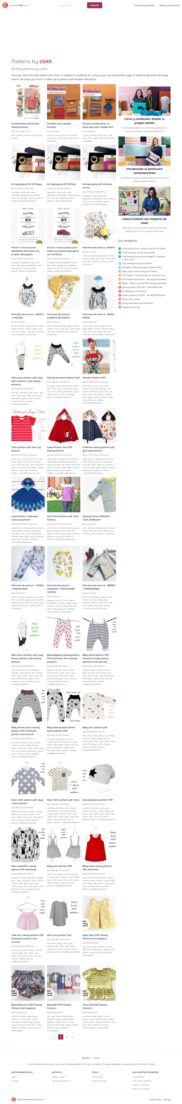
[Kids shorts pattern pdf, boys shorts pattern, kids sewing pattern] (28, 633)
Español (86, 1057)
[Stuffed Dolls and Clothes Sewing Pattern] (28, 102)
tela (48, 138)
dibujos (102, 735)
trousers (40, 597)
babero (70, 1019)
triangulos (60, 386)
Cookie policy (155, 1099)
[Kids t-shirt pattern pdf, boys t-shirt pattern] (28, 778)
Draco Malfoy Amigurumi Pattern (137, 263)
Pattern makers (59, 1077)
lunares (50, 877)
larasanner (87, 264)
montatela (51, 141)
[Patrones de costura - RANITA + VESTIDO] (28, 292)
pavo (33, 528)
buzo (85, 386)
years (25, 398)
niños (92, 258)
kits (69, 135)
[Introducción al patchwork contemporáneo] (144, 151)
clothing (95, 261)
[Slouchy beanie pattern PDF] (99, 778)
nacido (14, 1025)
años (31, 398)
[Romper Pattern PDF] (99, 356)
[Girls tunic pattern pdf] (63, 913)
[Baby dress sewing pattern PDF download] (99, 844)
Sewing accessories (169, 5)
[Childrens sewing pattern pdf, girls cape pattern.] (99, 425)
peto (91, 326)
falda (60, 874)
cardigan (40, 877)
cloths (14, 395)
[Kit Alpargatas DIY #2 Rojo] (63, 162)
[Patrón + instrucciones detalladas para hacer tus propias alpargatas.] (28, 226)
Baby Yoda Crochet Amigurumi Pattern (140, 271)
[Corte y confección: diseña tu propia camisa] (144, 101)
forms (76, 386)
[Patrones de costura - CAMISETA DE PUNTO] (63, 292)
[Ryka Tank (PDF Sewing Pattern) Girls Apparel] (99, 913)
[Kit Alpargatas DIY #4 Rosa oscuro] (99, 162)
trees (18, 880)
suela (23, 192)
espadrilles (35, 195)
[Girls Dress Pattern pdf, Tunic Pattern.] (63, 494)
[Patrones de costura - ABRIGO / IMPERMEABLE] (99, 563)
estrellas (15, 673)
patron (39, 198)
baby (99, 255)
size (100, 386)
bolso (64, 135)
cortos (59, 600)
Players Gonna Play (131, 307)
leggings (51, 600)
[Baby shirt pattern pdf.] (99, 705)
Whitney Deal (91, 942)
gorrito (86, 811)
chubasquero (102, 528)
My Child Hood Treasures (96, 382)
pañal (24, 1022)
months (111, 255)
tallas (89, 397)
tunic (49, 528)
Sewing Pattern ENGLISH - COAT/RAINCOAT (142, 287)
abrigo (112, 528)
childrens (91, 400)
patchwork (74, 138)
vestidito (101, 946)
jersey (22, 877)
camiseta (56, 326)
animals (14, 392)
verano (86, 388)
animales (23, 392)
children (100, 400)
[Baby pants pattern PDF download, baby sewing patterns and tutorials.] (99, 633)
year (28, 1019)
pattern (14, 201)
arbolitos (26, 880)
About (14, 1077)
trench (85, 600)
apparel (98, 1019)
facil (84, 400)
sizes (95, 386)
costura (50, 135)
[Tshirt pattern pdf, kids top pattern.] (28, 425)
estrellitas (34, 670)
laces (58, 262)
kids (102, 258)
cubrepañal (16, 1022)
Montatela (54, 131)
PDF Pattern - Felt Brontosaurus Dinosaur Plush (143, 275)
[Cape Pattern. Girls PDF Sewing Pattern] (63, 425)
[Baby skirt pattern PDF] (63, 844)
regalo (59, 1016)
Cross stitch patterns (142, 1081)
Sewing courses (99, 1081)
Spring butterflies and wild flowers (137, 303)
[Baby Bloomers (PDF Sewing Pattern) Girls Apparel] (28, 983)
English (96, 1057)
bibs (49, 1016)
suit (110, 326)
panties (92, 255)
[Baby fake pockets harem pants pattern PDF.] (63, 705)
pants (39, 395)
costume (74, 459)
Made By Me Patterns (24, 388)
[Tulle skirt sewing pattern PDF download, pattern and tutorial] (28, 913)
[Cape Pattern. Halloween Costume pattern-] (28, 494)
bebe (104, 255)
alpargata (25, 195)
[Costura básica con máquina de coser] (144, 201)
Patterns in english (141, 1085)
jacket (91, 461)
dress (13, 326)
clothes (27, 135)
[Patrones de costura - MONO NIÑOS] (99, 292)
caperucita (64, 459)
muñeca (19, 135)
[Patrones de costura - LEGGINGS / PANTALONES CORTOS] (63, 563)
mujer (59, 138)
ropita (34, 135)
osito (95, 735)
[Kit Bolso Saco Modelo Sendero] (63, 102)
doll (13, 135)
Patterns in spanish (141, 1089)
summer (94, 388)
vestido (14, 138)
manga (39, 459)
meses (65, 670)
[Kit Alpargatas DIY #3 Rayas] (28, 162)
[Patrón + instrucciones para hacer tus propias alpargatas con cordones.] (63, 226)
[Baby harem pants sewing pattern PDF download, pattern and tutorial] (28, 705)
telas (74, 135)
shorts (106, 386)
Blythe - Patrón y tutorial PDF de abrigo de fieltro (144, 283)
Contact (14, 1081)
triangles (51, 386)
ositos (31, 742)
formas (69, 386)
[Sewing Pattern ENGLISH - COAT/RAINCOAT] (99, 494)
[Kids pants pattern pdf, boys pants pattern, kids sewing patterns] (28, 356)
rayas (92, 670)
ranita (85, 255)
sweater (15, 877)
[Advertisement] (91, 32)
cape (49, 461)
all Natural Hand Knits (24, 188)
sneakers (15, 195)
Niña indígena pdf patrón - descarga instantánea (144, 279)
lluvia (85, 597)
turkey (27, 528)
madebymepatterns (20, 404)
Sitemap (167, 1099)
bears (37, 742)
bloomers (15, 1016)
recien (37, 1022)
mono (85, 326)
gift (53, 1016)
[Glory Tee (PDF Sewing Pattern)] (99, 983)
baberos (50, 1022)
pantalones (16, 398)
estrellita (60, 808)
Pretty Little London (131, 299)
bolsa (65, 138)
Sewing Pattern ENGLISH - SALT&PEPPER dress (143, 295)
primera (21, 1025)
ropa (40, 135)
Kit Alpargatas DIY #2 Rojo (134, 291)
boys (24, 395)
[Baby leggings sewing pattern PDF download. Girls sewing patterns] (63, 633)
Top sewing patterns (144, 5)
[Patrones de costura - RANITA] (99, 226)
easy (110, 397)
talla (84, 397)
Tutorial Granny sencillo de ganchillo (138, 252)
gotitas (50, 670)
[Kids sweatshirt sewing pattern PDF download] (28, 844)
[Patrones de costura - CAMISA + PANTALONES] (28, 563)
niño (98, 258)
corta (13, 461)
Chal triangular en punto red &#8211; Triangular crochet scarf (143, 258)
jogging (103, 326)
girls (102, 391)
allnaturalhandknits (27, 201)
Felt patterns (138, 1077)
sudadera (30, 877)
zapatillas (15, 192)
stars (27, 670)
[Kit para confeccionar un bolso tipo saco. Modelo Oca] (99, 102)
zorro (90, 735)
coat (85, 528)
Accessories (97, 1077)
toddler (110, 1019)
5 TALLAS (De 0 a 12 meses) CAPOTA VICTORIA (143, 248)
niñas (54, 880)
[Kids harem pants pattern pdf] (63, 356)
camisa (14, 597)
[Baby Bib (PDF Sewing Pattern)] (63, 983)
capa (49, 459)
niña (107, 258)
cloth (53, 138)
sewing (58, 135)
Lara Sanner (90, 251)
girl (89, 261)
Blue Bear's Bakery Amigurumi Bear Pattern (142, 267)
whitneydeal (88, 955)
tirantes (74, 874)
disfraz (55, 459)
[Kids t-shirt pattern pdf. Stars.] (63, 778)
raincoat (91, 528)
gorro (107, 808)
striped (86, 670)
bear (85, 735)
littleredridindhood (60, 461)
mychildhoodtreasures (93, 403)
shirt (49, 326)
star (22, 673)
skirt (55, 874)
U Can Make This (22, 131)
